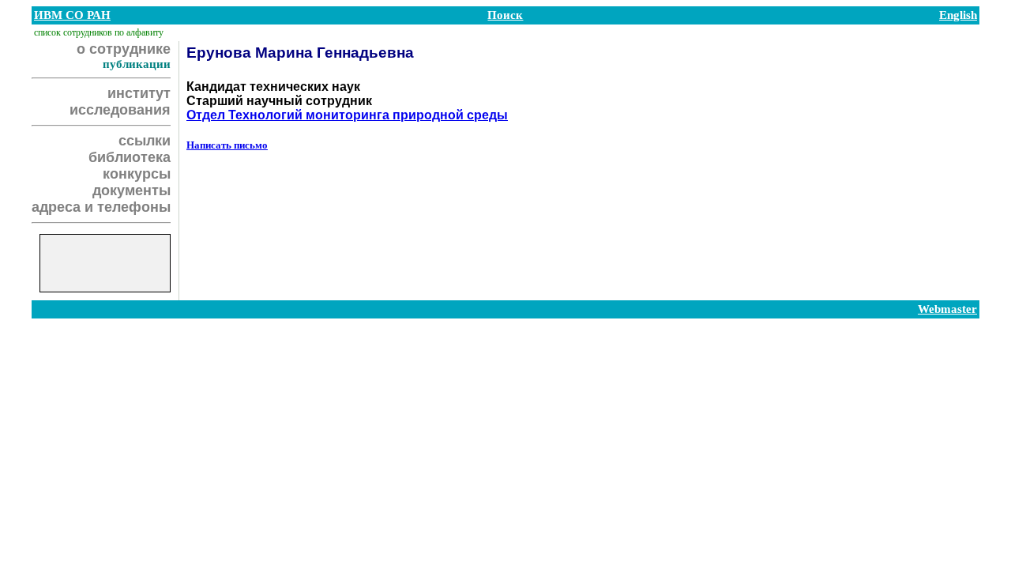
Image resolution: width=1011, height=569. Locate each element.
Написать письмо (227, 145)
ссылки (144, 141)
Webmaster (947, 309)
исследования (120, 110)
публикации (137, 64)
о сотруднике (124, 49)
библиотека (129, 157)
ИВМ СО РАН (72, 15)
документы (131, 190)
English (958, 15)
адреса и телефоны (101, 207)
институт (139, 93)
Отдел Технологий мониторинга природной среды (347, 115)
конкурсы (137, 174)
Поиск (505, 15)
